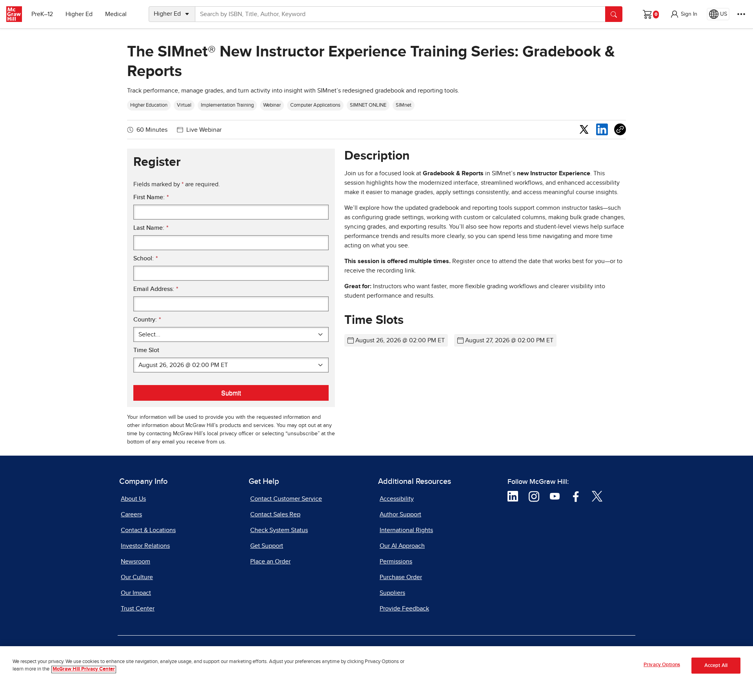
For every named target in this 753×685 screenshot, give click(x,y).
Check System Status (279, 530)
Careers (131, 514)
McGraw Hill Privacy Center (84, 669)
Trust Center (138, 608)
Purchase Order (401, 577)
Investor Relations (145, 546)
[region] (376, 665)
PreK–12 (42, 14)
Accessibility (397, 499)
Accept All (716, 665)
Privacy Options (662, 664)
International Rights (406, 530)
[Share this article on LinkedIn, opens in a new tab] (602, 129)
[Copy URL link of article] (620, 129)
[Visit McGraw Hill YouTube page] (554, 496)
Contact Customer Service (286, 499)
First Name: (151, 197)
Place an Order (270, 561)
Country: (147, 319)
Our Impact (136, 593)
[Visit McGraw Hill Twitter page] (597, 496)
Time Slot (146, 350)
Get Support (266, 546)
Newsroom (135, 561)
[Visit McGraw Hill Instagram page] (534, 496)
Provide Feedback (404, 608)
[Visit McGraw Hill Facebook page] (576, 496)
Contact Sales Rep (275, 514)
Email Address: (155, 289)
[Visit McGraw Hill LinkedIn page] (512, 496)
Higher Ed (79, 14)
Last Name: (150, 228)
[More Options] (741, 14)
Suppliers (392, 593)
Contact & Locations (148, 530)
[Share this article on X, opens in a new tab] (584, 129)
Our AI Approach (402, 546)
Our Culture (137, 577)
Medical (116, 14)
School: (145, 258)
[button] (683, 14)
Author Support (400, 514)
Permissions (396, 561)
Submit (231, 392)
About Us (133, 499)
